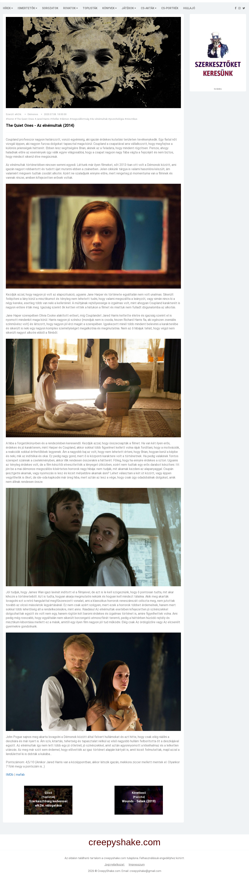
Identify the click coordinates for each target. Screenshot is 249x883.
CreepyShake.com (109, 870)
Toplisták (90, 8)
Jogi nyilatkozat (114, 864)
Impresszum (137, 864)
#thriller (54, 119)
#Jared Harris (42, 119)
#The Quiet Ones (24, 119)
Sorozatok (50, 8)
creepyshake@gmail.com (145, 870)
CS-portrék (169, 8)
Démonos (33, 114)
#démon (64, 119)
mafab (20, 774)
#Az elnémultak (99, 119)
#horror (10, 119)
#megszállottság (79, 119)
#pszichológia (116, 119)
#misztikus (130, 119)
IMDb (9, 774)
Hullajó (189, 8)
